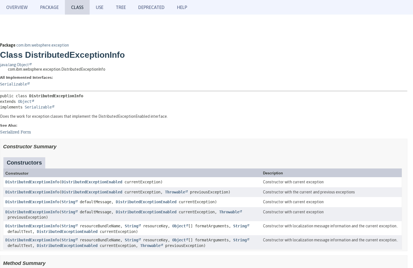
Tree (121, 7)
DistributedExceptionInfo (32, 182)
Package (49, 7)
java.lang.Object (14, 65)
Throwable (175, 192)
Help (182, 7)
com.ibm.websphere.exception (42, 45)
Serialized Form (15, 132)
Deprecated (151, 7)
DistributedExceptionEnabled (92, 182)
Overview (17, 7)
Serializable (13, 84)
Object (24, 101)
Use (99, 7)
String (68, 202)
